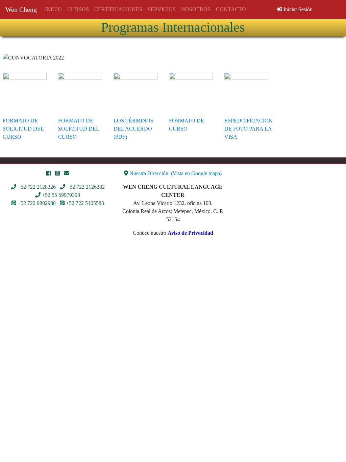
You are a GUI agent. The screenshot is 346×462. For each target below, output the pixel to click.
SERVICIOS (162, 9)
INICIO (53, 9)
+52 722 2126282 (86, 187)
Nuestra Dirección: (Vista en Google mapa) (175, 173)
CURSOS (78, 9)
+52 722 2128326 (37, 187)
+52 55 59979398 (61, 195)
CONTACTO (231, 9)
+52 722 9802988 (37, 203)
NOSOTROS (196, 9)
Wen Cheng (21, 9)
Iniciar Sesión (297, 9)
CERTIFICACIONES (118, 9)
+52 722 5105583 (85, 203)
